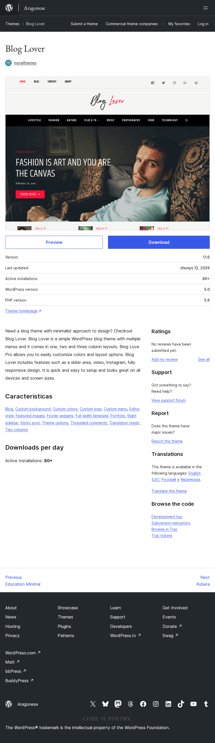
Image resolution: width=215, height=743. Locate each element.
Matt (12, 662)
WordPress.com (23, 652)
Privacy (12, 635)
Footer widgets (60, 415)
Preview (54, 242)
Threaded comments (89, 423)
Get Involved (175, 607)
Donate (172, 626)
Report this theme (167, 441)
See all (204, 359)
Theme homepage (21, 311)
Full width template (92, 415)
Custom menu (115, 409)
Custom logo (91, 409)
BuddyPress (19, 680)
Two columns (16, 429)
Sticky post (30, 423)
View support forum (169, 400)
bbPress (15, 671)
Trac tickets (162, 535)
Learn (115, 607)
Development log (167, 516)
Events (169, 617)
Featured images (30, 415)
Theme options (55, 423)
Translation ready (124, 423)
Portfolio (117, 415)
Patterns (66, 635)
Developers (121, 626)
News (10, 617)
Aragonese (28, 704)
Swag (171, 635)
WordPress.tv (125, 635)
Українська (190, 479)
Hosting (12, 626)
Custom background (33, 409)
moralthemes (25, 63)
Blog (9, 409)
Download (159, 242)
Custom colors (65, 409)
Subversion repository (171, 523)
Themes (12, 23)
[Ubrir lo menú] (206, 8)
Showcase (68, 607)
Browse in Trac (165, 529)
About (11, 607)
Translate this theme (169, 491)
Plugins (64, 626)
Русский (169, 479)
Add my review (165, 359)
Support (117, 617)
